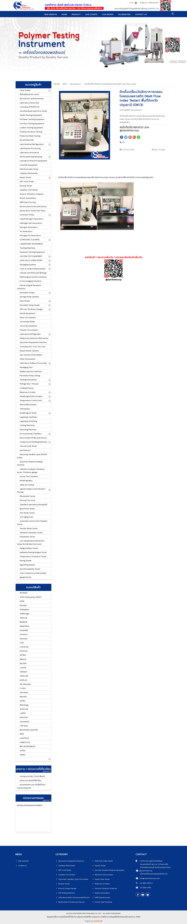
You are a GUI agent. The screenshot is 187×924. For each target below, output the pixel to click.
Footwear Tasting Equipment (32, 119)
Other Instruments (27, 359)
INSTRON (23, 592)
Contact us (22, 865)
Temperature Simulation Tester (33, 556)
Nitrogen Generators (29, 227)
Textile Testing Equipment (31, 115)
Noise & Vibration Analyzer (106, 888)
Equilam (23, 605)
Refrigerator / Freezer (29, 383)
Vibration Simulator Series (31, 532)
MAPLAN (23, 680)
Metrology (24, 705)
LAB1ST (23, 713)
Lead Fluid (24, 738)
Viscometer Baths (27, 321)
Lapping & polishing (28, 421)
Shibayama (24, 609)
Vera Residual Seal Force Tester (33, 111)
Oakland (23, 671)
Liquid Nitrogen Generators (31, 218)
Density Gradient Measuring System (109, 870)
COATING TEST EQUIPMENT (31, 256)
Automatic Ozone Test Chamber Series (32, 523)
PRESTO (23, 659)
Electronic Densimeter (104, 874)
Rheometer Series (27, 496)
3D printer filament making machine (29, 463)
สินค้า (65, 84)
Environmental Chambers (31, 433)
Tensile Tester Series (29, 528)
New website (50, 14)
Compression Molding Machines (33, 442)
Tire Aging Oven (26, 517)
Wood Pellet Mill (27, 140)
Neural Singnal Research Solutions (29, 287)
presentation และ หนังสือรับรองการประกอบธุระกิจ (31, 786)
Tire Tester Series (27, 512)
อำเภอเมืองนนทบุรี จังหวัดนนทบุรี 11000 (153, 867)
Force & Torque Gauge (67, 888)
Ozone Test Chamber (29, 476)
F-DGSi (23, 688)
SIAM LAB (24, 709)
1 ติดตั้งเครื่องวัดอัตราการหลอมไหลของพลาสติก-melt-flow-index (110, 84)
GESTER (23, 663)
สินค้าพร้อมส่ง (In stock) (29, 94)
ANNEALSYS (25, 742)
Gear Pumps (25, 300)
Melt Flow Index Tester (29, 169)
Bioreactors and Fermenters (32, 98)
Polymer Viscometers (29, 330)
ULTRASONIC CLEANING (30, 239)
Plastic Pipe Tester (102, 879)
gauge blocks (25, 577)
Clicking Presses (27, 388)
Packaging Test (26, 367)
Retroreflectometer (28, 404)
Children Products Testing (31, 131)
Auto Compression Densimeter (33, 573)
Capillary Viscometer (29, 189)
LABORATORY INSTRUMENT (31, 243)
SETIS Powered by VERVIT (31, 597)
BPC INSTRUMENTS (28, 746)
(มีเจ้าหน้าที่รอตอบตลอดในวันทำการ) (153, 873)
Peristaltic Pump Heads (30, 305)
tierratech (24, 692)
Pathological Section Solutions (33, 277)
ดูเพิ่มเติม (46, 771)
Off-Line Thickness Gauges (31, 309)
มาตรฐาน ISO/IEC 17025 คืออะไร (32, 776)
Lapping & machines (28, 417)
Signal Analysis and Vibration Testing (31, 490)
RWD (22, 734)
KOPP (22, 601)
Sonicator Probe (27, 214)
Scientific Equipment (29, 165)
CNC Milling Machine (66, 893)
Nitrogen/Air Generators (30, 235)
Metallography (26, 480)
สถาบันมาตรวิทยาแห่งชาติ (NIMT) (29, 805)
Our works (107, 14)
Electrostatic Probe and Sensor (33, 206)
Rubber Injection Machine (31, 371)
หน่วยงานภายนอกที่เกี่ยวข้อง (30, 780)
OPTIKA (23, 655)
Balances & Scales (28, 392)
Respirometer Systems (29, 350)
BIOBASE (23, 622)
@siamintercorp (145, 870)
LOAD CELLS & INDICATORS (31, 260)
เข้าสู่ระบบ (143, 2)
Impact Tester (25, 177)
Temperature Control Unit (31, 400)
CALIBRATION (124, 14)
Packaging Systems (28, 264)
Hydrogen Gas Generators (31, 223)
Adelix (22, 754)
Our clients (91, 14)
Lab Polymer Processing (30, 148)
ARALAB (23, 617)
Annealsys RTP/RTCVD (29, 106)
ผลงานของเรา (25, 450)
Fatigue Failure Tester (29, 548)
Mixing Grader (26, 560)
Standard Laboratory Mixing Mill (33, 504)
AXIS (22, 642)
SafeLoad (24, 675)
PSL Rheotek (25, 684)
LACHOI (23, 667)
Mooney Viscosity (27, 500)
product (76, 14)
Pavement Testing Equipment (32, 252)
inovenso (24, 634)
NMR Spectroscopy (28, 202)
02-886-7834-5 (146, 883)
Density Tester (26, 185)
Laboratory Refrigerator (30, 334)
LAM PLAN (24, 646)
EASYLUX (24, 651)
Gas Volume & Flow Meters (31, 354)
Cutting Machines (27, 425)
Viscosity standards (28, 325)
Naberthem (24, 626)
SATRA (22, 700)
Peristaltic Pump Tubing (30, 375)
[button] (107, 93)
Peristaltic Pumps (27, 292)
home (64, 14)
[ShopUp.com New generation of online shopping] (98, 921)
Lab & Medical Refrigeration (32, 144)
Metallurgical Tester (28, 413)
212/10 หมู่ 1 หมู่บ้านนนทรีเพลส (149, 861)
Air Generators (26, 231)
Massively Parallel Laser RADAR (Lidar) (32, 456)
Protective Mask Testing (30, 135)
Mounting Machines (28, 429)
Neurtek (23, 696)
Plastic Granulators (28, 198)
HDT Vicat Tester (27, 181)
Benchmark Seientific (29, 729)
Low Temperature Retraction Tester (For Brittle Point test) (30, 542)
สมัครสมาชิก (154, 2)
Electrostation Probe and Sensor (71, 902)
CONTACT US (141, 14)
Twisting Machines (27, 248)
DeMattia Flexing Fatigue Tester (33, 552)
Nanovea (23, 638)
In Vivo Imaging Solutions (31, 281)
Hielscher (24, 717)
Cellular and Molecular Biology (33, 272)
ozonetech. (25, 721)
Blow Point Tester (27, 508)
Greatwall (24, 630)
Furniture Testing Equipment (32, 123)
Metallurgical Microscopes (31, 396)
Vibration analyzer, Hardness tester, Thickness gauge (31, 471)
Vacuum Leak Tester (28, 446)
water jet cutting (27, 484)
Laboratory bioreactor (29, 152)
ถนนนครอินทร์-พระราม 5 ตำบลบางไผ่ (152, 864)
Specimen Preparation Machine (33, 342)
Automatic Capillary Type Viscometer (73, 879)
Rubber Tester (64, 883)
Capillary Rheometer (29, 173)
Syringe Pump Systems (29, 296)
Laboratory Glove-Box (29, 102)
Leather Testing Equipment (31, 127)
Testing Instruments (28, 379)
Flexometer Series (27, 536)
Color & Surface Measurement (32, 268)
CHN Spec (24, 725)
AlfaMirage (24, 613)
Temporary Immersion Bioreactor (34, 338)
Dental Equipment (27, 313)
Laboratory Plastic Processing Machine (74, 897)
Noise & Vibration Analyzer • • (32, 194)
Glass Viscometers (28, 317)
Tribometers (25, 408)
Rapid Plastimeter (27, 564)
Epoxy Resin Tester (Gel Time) (32, 210)
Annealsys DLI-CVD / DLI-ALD (32, 346)
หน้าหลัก (57, 84)
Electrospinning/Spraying (31, 156)
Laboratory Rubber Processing (33, 363)
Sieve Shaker (25, 90)
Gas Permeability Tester (30, 569)
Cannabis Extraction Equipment (33, 160)
